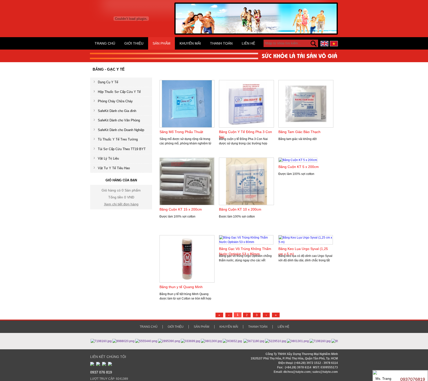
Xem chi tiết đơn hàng (121, 204)
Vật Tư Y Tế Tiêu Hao (114, 168)
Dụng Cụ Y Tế (108, 82)
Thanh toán (221, 43)
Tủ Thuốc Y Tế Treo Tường (118, 139)
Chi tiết (191, 149)
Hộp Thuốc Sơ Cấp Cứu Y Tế (119, 92)
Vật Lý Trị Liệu (108, 158)
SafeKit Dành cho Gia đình (117, 111)
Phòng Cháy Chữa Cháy (115, 101)
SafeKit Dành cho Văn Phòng (119, 120)
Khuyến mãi (190, 43)
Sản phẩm (161, 43)
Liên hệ (248, 43)
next (332, 16)
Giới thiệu (133, 43)
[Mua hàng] (180, 150)
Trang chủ (105, 43)
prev (180, 16)
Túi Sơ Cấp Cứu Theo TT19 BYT (122, 149)
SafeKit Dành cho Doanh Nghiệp (121, 130)
